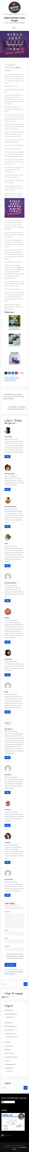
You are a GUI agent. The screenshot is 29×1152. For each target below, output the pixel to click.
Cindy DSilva (8, 436)
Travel (7, 1060)
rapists (19, 267)
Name (7, 930)
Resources (9, 1017)
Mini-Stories (8, 1030)
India (6, 377)
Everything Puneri (10, 1026)
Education (8, 1022)
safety (17, 377)
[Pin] (16, 373)
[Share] (13, 373)
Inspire (8, 1071)
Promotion (8, 1046)
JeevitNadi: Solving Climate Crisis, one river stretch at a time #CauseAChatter (13, 396)
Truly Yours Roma (10, 473)
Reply (7, 456)
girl (5, 92)
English (6, 997)
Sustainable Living (10, 1057)
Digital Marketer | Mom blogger (14, 19)
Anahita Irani (8, 659)
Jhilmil (6, 692)
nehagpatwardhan (10, 65)
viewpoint (7, 380)
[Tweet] (6, 373)
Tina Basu (7, 842)
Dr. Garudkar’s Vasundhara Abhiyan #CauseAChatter (16, 408)
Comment (8, 911)
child (17, 240)
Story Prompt (9, 1053)
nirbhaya (11, 377)
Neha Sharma (9, 729)
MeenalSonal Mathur (11, 583)
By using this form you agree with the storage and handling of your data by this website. (15, 956)
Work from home (11, 1036)
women (13, 380)
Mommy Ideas (9, 1033)
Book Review (8, 1010)
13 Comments (8, 70)
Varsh (6, 543)
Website (7, 946)
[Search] (25, 984)
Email (7, 938)
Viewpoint (17, 67)
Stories (7, 1049)
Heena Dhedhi (9, 879)
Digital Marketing (10, 1014)
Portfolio (7, 1042)
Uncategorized (9, 1064)
